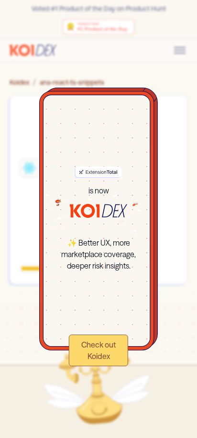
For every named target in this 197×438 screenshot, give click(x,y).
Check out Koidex (98, 350)
